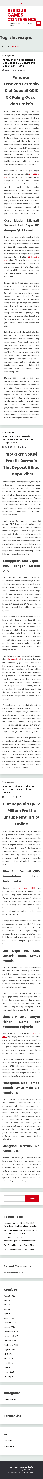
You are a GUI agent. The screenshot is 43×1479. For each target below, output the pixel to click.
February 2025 (10, 1376)
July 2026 (8, 1300)
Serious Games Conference (22, 15)
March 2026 (9, 1318)
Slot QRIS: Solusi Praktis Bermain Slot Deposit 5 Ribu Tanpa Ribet (19, 439)
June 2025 (8, 1358)
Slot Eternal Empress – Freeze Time (19, 1245)
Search (32, 1198)
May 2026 (8, 1309)
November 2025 (11, 1336)
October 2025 (10, 1340)
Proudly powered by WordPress (20, 1470)
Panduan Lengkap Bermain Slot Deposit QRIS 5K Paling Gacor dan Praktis (19, 63)
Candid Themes (28, 1472)
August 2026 (9, 1296)
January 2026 (10, 1327)
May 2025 (8, 1363)
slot (5, 1434)
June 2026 (8, 1304)
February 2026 (10, 1322)
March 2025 (9, 1372)
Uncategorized (8, 55)
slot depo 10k (10, 1446)
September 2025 (11, 1345)
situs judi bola (9, 1440)
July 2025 (8, 1354)
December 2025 (11, 1331)
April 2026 (8, 1313)
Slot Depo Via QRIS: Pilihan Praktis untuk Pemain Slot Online (18, 789)
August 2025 (9, 1349)
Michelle (23, 70)
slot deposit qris (14, 659)
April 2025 (8, 1367)
